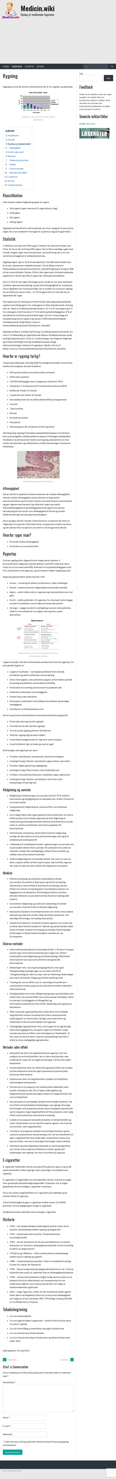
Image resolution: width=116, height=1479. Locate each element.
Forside (6, 66)
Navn (6, 1417)
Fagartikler (17, 66)
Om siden (40, 66)
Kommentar (9, 1382)
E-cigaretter (12, 177)
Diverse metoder (16, 168)
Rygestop (11, 156)
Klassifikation (13, 135)
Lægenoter (29, 66)
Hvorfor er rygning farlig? (19, 144)
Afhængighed (14, 148)
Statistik (11, 140)
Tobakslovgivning (14, 185)
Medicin (12, 164)
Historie (10, 181)
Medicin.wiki (38, 8)
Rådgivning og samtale (18, 160)
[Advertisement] (58, 42)
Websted (7, 1434)
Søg (81, 73)
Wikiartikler (90, 123)
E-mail (6, 1426)
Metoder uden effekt (18, 173)
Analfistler (66, 1359)
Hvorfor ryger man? (15, 152)
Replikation (10, 1359)
